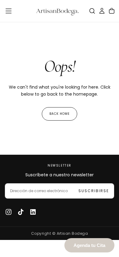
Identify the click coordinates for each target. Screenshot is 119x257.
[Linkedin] (33, 212)
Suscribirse (93, 190)
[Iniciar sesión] (102, 11)
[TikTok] (20, 212)
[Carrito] (111, 11)
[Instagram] (8, 212)
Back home (59, 113)
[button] (8, 11)
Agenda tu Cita (89, 245)
